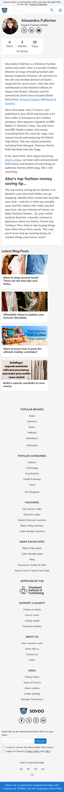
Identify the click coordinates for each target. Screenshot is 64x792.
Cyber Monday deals (32, 553)
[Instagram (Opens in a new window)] (36, 720)
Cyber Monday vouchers (32, 531)
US (21, 769)
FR (35, 769)
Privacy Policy (32, 676)
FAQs (32, 659)
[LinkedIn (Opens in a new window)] (43, 720)
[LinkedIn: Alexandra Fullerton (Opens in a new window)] (31, 30)
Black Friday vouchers (32, 525)
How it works (32, 615)
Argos (32, 415)
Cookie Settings (32, 693)
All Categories (32, 491)
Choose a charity (32, 609)
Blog (32, 559)
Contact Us (32, 654)
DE (28, 769)
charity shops (13, 159)
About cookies (32, 688)
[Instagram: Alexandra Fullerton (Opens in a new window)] (24, 30)
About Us (32, 636)
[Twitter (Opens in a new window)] (29, 720)
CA (32, 774)
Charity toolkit (32, 620)
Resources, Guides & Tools (32, 564)
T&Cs (47, 751)
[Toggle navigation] (60, 10)
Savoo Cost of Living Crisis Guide (32, 570)
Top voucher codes (32, 508)
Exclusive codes (32, 514)
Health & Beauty (32, 479)
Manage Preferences (32, 699)
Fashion (32, 462)
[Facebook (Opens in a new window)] (21, 720)
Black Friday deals (32, 548)
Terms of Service (38, 4)
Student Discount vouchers (32, 520)
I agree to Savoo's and (28, 751)
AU (42, 769)
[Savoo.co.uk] (4, 10)
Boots (32, 427)
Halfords (32, 432)
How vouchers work (32, 643)
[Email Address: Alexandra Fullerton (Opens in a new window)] (39, 30)
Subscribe (40, 741)
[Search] (52, 10)
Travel (32, 484)
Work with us (32, 648)
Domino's (32, 421)
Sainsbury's (32, 438)
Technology (32, 467)
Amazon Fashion (30, 99)
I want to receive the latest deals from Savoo (30, 747)
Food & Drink (32, 473)
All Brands (32, 445)
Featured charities (32, 626)
